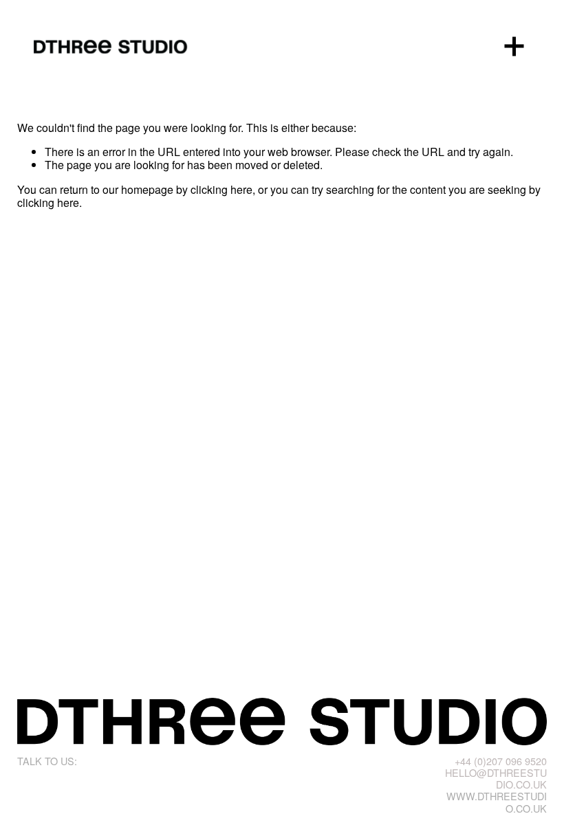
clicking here (221, 189)
